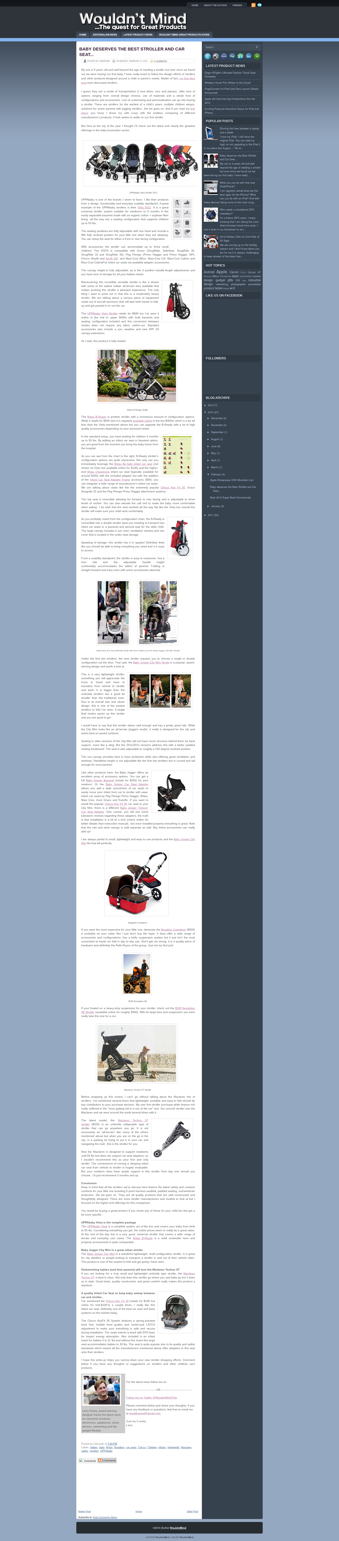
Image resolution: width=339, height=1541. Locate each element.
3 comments (160, 61)
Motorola (208, 276)
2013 (210, 405)
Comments (90, 1460)
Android (209, 272)
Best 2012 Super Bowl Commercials (230, 497)
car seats (131, 1447)
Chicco (142, 1447)
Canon (234, 272)
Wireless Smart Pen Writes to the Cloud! (228, 82)
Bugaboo (119, 1447)
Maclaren (186, 1447)
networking (222, 284)
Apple (221, 271)
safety (84, 1450)
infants (162, 1447)
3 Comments (109, 1460)
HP (259, 272)
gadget (220, 280)
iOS (238, 280)
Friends (237, 5)
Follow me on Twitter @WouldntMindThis (151, 1397)
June (214, 446)
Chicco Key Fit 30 (173, 487)
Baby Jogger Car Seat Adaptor (127, 784)
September (217, 432)
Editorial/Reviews (105, 34)
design (208, 280)
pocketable (254, 284)
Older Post (192, 1511)
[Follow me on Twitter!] (260, 6)
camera (256, 276)
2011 (210, 515)
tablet (218, 288)
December (217, 418)
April (213, 460)
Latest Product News (138, 34)
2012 (210, 412)
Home (82, 34)
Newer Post (84, 1511)
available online (142, 420)
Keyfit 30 (111, 258)
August (215, 439)
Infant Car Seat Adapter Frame (110, 479)
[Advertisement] (98, 1486)
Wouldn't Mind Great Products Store (184, 34)
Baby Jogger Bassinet (100, 780)
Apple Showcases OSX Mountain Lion (231, 480)
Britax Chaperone (98, 471)
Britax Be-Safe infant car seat (133, 463)
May (213, 453)
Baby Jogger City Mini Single (151, 662)
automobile (246, 276)
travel (226, 288)
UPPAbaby (106, 1450)
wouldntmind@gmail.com (144, 1413)
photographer (238, 284)
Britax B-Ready (96, 416)
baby (102, 1447)
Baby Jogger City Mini (101, 1253)
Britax (109, 1447)
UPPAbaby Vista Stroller (102, 313)
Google (252, 272)
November (217, 425)
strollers (94, 1450)
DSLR (243, 272)
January (215, 506)
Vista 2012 (144, 207)
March (214, 467)
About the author (215, 5)
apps (235, 276)
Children (152, 1447)
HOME (195, 5)
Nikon (215, 276)
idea (244, 280)
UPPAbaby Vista (97, 1226)
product (209, 288)
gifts (230, 280)
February (216, 474)
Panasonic (225, 276)
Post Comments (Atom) (105, 1517)
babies (94, 1447)
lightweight (174, 1447)
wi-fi (232, 288)
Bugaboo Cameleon (173, 929)
